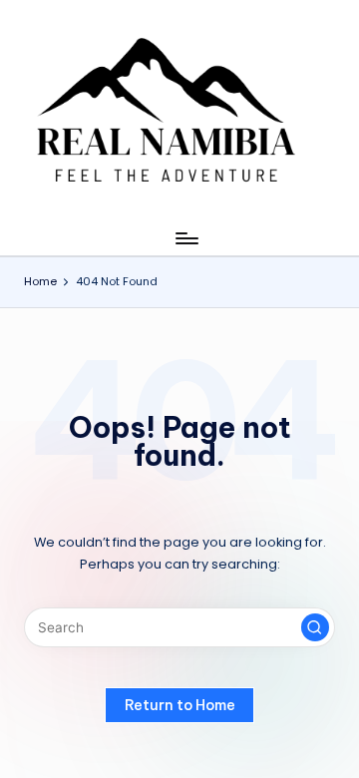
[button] (315, 627)
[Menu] (185, 237)
